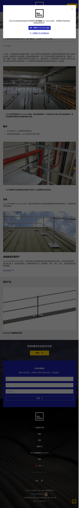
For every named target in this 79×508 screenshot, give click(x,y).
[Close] (72, 9)
